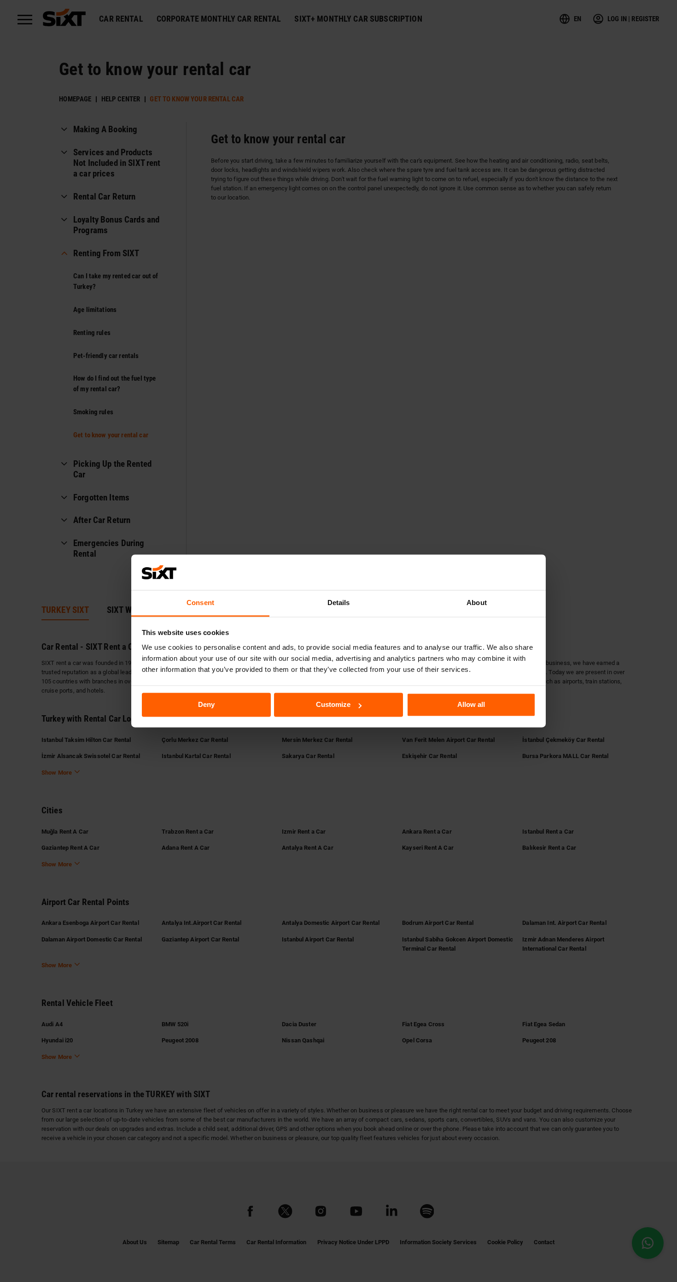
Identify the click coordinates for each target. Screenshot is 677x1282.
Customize (333, 705)
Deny (206, 705)
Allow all (471, 705)
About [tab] (477, 602)
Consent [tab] (200, 602)
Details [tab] (338, 602)
